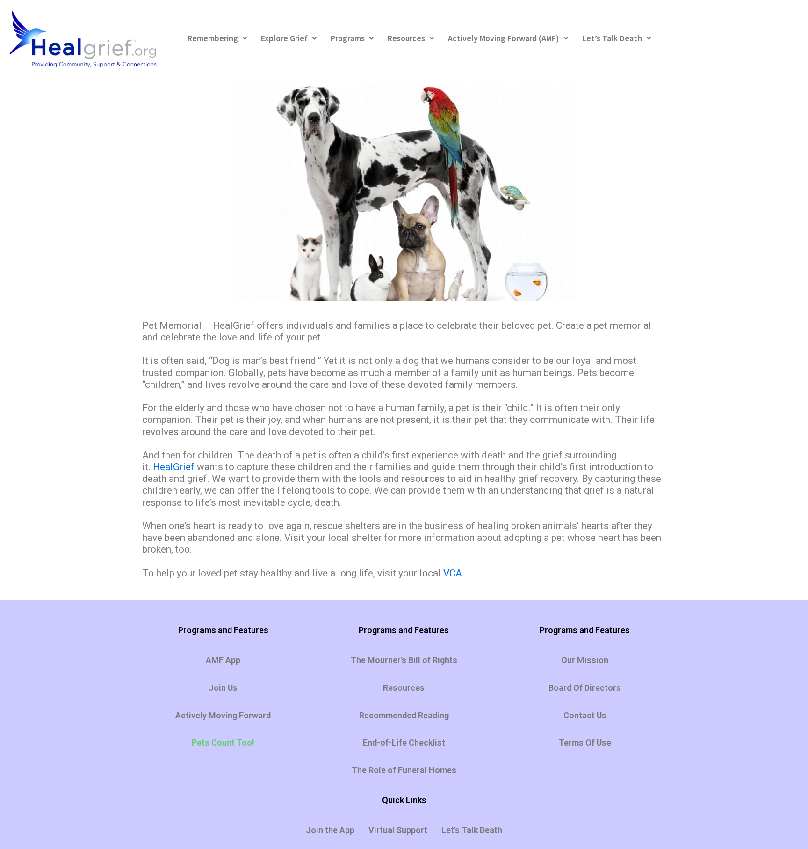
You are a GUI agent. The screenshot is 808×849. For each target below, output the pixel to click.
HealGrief (174, 466)
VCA (452, 573)
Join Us (223, 688)
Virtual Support (397, 830)
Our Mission (584, 660)
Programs (348, 38)
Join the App (330, 830)
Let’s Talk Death (612, 38)
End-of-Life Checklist (404, 742)
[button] (217, 38)
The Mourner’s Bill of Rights (404, 660)
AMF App (223, 660)
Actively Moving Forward (223, 715)
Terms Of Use (585, 742)
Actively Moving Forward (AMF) (503, 38)
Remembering (213, 38)
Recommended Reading (404, 715)
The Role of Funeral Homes (404, 770)
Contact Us (584, 715)
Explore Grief (284, 38)
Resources (406, 38)
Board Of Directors (584, 688)
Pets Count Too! (223, 742)
